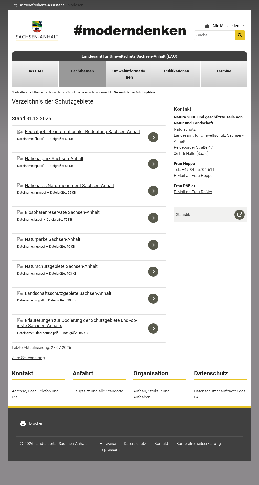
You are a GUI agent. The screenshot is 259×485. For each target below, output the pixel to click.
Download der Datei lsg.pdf (154, 299)
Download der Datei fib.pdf (154, 137)
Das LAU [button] (35, 71)
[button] (39, 5)
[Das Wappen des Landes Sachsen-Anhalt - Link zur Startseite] (37, 30)
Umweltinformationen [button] (129, 74)
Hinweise (108, 443)
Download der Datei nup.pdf (154, 245)
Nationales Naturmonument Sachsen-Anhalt (69, 185)
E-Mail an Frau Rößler (193, 191)
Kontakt (161, 443)
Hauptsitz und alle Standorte (98, 391)
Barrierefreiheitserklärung (198, 443)
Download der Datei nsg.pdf (154, 272)
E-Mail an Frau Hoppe (193, 175)
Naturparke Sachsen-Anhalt (52, 239)
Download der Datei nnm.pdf (154, 191)
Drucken (32, 423)
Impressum (110, 449)
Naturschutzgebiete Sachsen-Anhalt (61, 266)
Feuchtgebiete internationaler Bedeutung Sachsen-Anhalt (82, 131)
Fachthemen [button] (82, 71)
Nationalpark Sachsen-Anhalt (54, 158)
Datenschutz (135, 443)
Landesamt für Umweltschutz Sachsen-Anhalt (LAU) (129, 56)
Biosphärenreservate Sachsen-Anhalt (62, 212)
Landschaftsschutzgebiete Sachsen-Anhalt (68, 293)
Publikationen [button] (176, 71)
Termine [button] (223, 71)
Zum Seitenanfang (28, 357)
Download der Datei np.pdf (154, 164)
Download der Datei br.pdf (154, 218)
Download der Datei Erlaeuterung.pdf (154, 328)
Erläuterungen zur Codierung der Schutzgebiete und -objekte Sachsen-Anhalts (77, 323)
